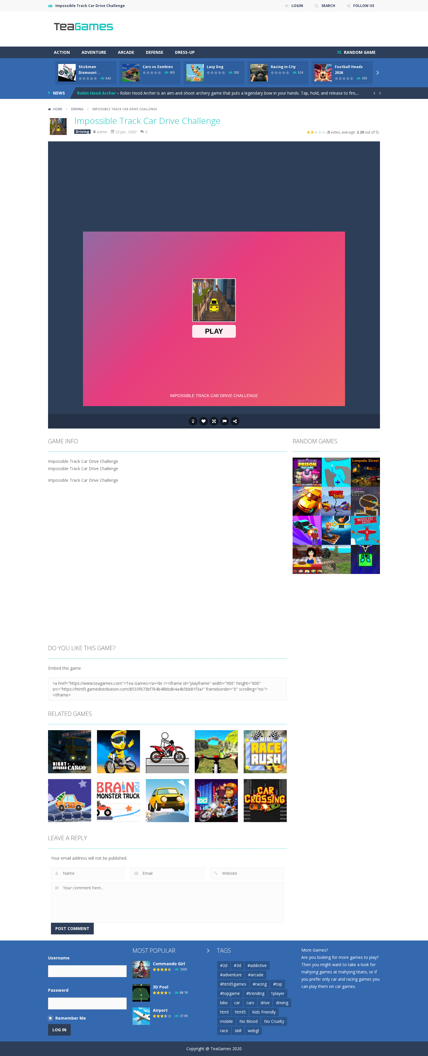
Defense (154, 52)
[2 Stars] (312, 132)
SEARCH (328, 5)
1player (277, 993)
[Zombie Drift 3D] (307, 530)
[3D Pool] (141, 992)
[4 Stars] (320, 132)
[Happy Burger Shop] (307, 559)
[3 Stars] (316, 132)
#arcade (255, 974)
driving (282, 1002)
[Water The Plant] (336, 471)
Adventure (94, 52)
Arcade (126, 52)
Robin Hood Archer (96, 93)
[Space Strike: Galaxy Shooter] (336, 501)
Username (59, 958)
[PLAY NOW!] (67, 72)
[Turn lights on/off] (193, 421)
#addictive (257, 965)
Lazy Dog (215, 66)
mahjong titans (352, 972)
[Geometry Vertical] (365, 559)
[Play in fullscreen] (214, 421)
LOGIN (297, 5)
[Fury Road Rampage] (307, 501)
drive (265, 1002)
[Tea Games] (83, 28)
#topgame (230, 993)
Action (62, 52)
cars (250, 1002)
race (224, 1030)
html (224, 1012)
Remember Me (70, 1018)
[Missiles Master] (365, 530)
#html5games (233, 984)
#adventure (231, 974)
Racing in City (283, 66)
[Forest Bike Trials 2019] (336, 559)
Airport (160, 1010)
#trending (255, 993)
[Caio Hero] (365, 501)
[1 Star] (309, 132)
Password (58, 990)
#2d (223, 965)
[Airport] (141, 1015)
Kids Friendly (264, 1012)
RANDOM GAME (359, 52)
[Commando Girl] (141, 969)
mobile (226, 1021)
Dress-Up (185, 52)
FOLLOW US (363, 5)
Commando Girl (169, 963)
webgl (253, 1030)
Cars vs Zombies (158, 66)
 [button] (224, 421)
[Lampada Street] (365, 471)
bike (224, 1002)
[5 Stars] (324, 132)
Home (57, 109)
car (237, 1002)
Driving (77, 109)
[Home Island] (336, 530)
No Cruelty (274, 1021)
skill (238, 1030)
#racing (260, 984)
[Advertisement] (214, 185)
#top (277, 984)
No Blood (248, 1021)
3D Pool (160, 987)
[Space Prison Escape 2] (307, 471)
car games (345, 986)
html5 (240, 1012)
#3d (237, 965)
